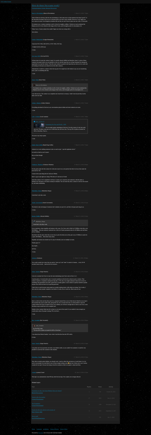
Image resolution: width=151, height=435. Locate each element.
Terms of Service (54, 429)
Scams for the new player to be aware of (43, 410)
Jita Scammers (36, 403)
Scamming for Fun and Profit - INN (56, 124)
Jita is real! (35, 416)
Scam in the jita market (38, 397)
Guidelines (46, 429)
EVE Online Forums (6, 1)
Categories (39, 429)
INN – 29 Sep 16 (40, 121)
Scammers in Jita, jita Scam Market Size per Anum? (47, 391)
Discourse (40, 432)
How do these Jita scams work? (45, 5)
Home (33, 429)
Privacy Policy (63, 429)
